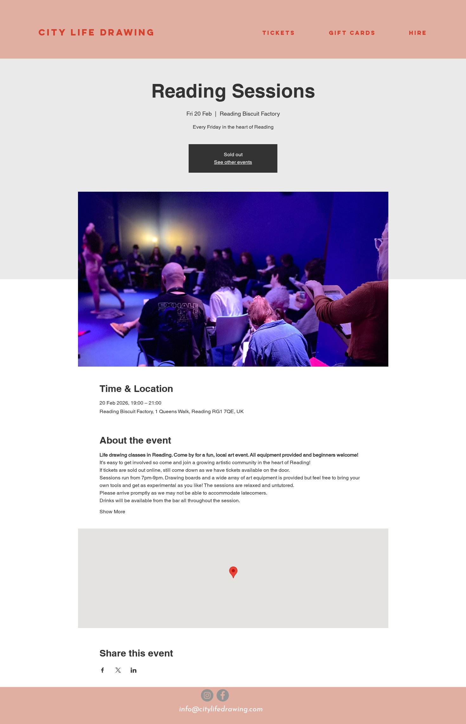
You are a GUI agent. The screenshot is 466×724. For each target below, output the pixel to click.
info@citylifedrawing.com (221, 709)
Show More (112, 512)
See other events (233, 162)
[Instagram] (207, 695)
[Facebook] (223, 695)
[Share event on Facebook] (103, 670)
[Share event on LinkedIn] (134, 670)
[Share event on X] (118, 670)
